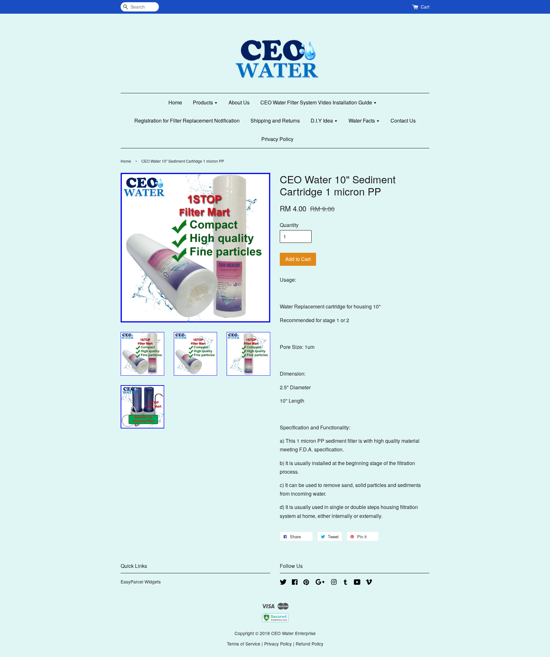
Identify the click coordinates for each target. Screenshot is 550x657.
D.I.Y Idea (322, 120)
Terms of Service (243, 643)
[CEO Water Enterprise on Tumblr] (345, 583)
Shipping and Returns (275, 120)
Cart (425, 7)
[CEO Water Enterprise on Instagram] (333, 583)
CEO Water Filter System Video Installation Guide (316, 102)
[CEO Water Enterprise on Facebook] (294, 583)
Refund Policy (309, 643)
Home (175, 102)
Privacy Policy (277, 139)
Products (203, 102)
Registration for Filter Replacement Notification (187, 120)
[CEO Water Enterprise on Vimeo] (368, 583)
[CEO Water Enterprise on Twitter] (283, 583)
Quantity (289, 225)
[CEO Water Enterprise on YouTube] (357, 583)
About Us (239, 102)
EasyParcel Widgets (141, 581)
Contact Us (403, 120)
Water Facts (362, 120)
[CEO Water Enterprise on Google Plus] (320, 583)
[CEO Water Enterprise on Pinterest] (306, 583)
